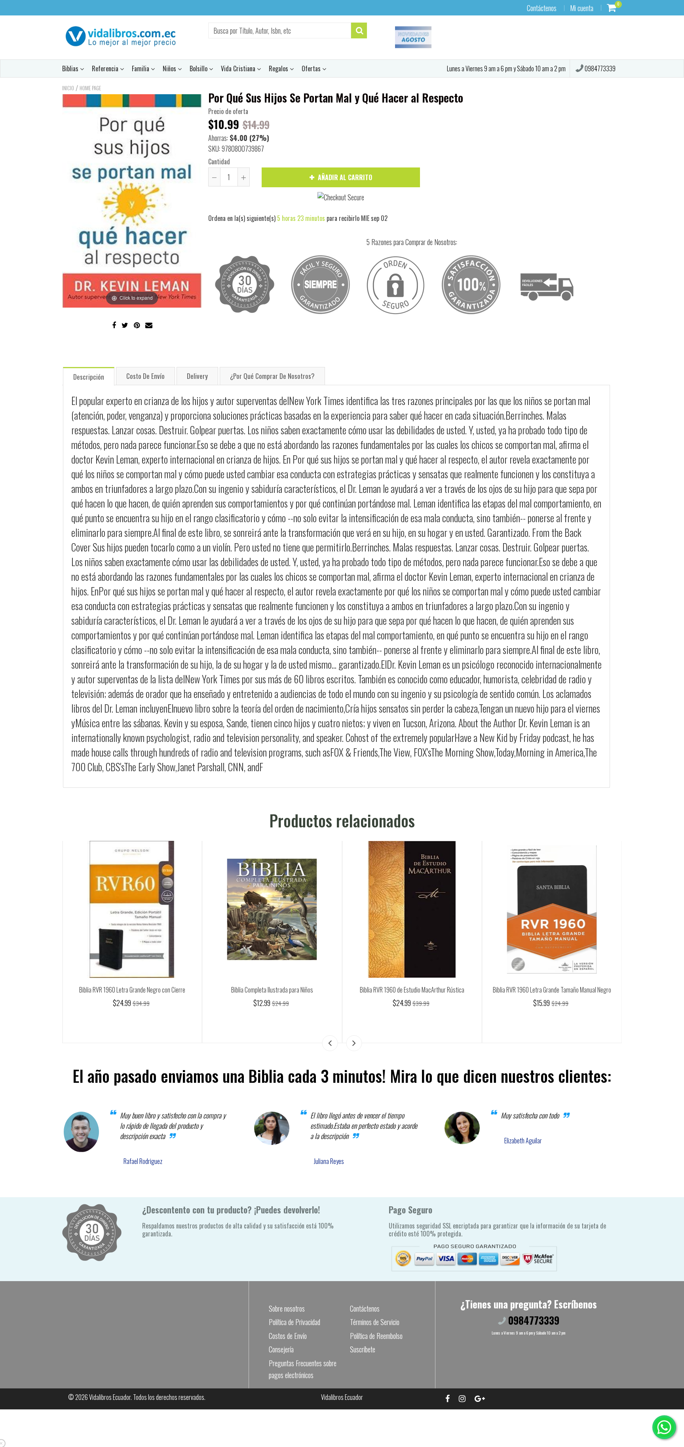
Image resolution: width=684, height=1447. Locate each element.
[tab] (88, 376)
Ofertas (312, 68)
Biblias (71, 68)
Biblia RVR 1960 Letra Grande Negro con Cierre (272, 989)
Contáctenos (542, 8)
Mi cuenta (581, 8)
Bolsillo (199, 68)
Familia (141, 68)
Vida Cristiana (239, 68)
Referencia (106, 68)
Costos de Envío (288, 1336)
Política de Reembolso (376, 1336)
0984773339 (599, 68)
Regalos (279, 68)
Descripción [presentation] (88, 377)
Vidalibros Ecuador (110, 1397)
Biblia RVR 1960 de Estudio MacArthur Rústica (552, 989)
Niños (170, 68)
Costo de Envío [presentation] (145, 376)
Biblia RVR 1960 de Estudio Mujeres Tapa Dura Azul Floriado (132, 989)
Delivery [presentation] (197, 376)
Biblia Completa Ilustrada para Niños (412, 989)
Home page (90, 88)
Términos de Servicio (374, 1322)
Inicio (68, 88)
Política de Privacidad (294, 1322)
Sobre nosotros (287, 1308)
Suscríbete (362, 1349)
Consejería (281, 1349)
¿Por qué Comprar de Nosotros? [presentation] (272, 376)
